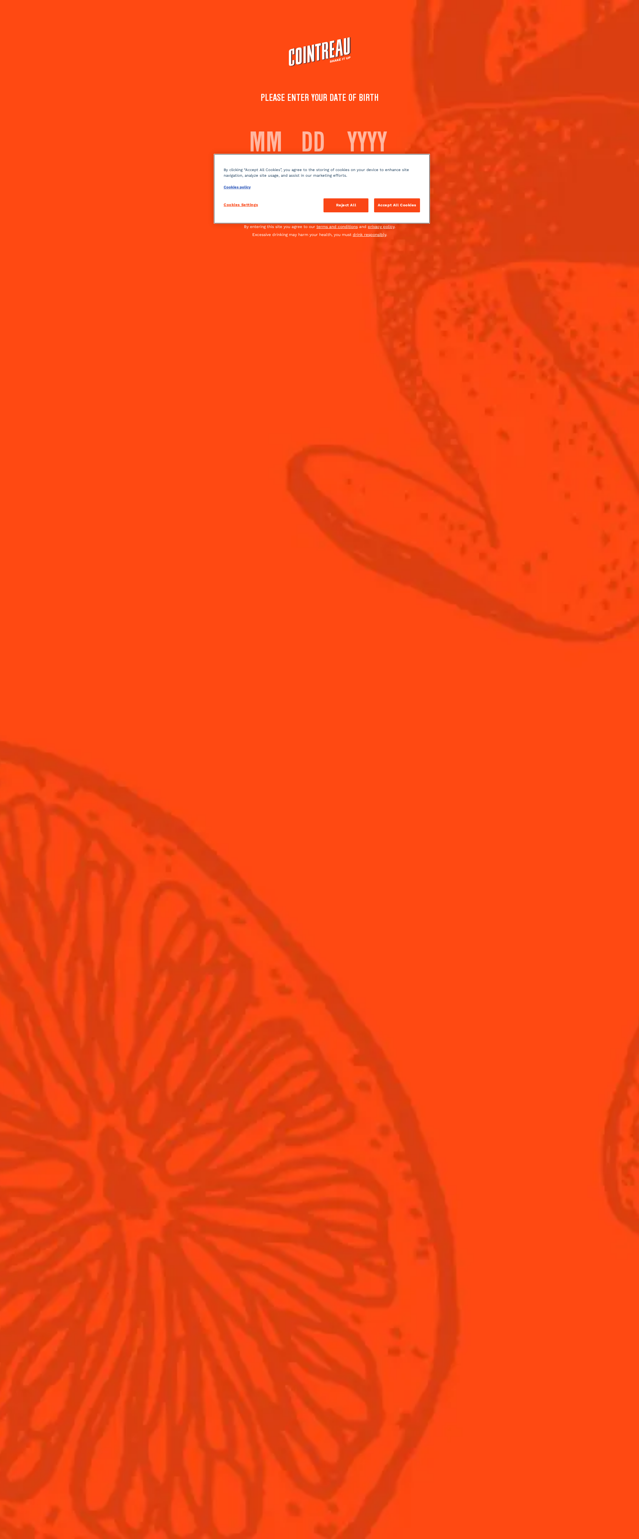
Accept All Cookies (397, 205)
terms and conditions (337, 226)
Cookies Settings (241, 204)
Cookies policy (237, 187)
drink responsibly (369, 234)
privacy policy (381, 226)
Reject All (346, 205)
